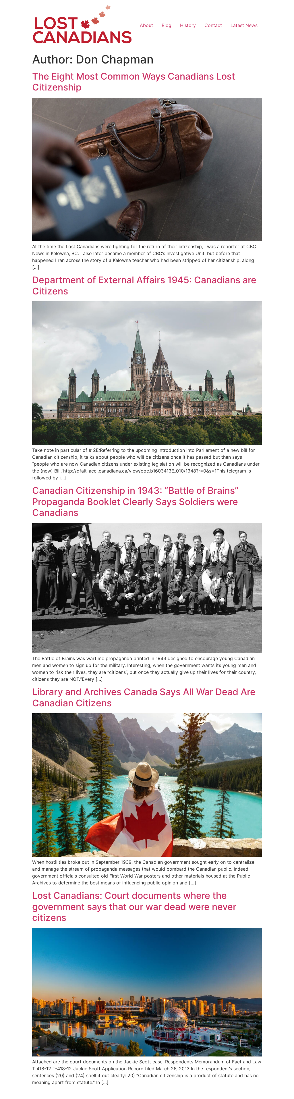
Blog (166, 25)
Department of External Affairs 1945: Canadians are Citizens (144, 285)
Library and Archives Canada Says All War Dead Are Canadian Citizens (144, 697)
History (188, 25)
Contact (213, 25)
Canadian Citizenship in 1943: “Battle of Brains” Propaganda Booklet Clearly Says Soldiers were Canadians (135, 501)
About (146, 25)
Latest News (244, 25)
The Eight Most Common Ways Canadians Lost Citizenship (133, 82)
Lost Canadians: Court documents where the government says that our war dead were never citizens (134, 906)
